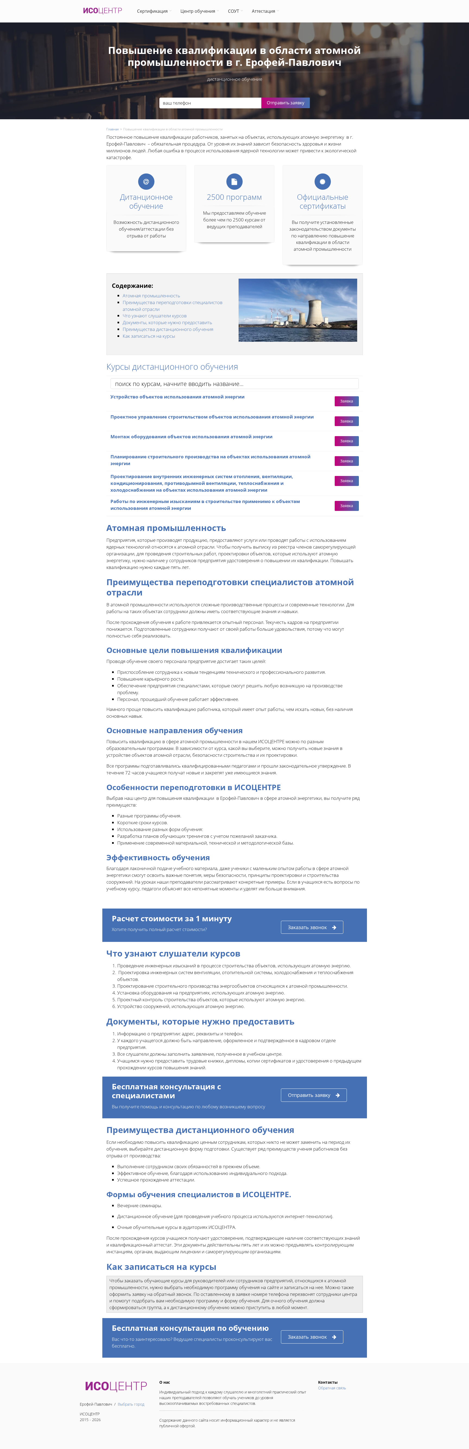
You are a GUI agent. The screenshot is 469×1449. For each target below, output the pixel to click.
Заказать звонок (307, 927)
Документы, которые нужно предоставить (167, 322)
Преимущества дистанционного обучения (168, 329)
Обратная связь (332, 1387)
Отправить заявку (309, 1095)
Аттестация (263, 11)
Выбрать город (131, 1404)
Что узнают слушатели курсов (155, 316)
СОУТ (233, 11)
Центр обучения (197, 11)
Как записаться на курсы (149, 336)
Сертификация (152, 11)
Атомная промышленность (151, 295)
